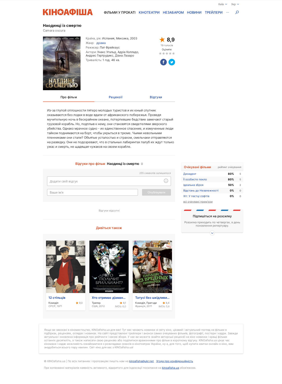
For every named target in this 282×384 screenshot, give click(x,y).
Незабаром (173, 12)
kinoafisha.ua (170, 367)
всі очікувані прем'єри (198, 201)
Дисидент (189, 173)
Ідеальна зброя (193, 185)
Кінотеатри (149, 12)
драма (101, 43)
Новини (194, 12)
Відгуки (156, 97)
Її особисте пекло (195, 179)
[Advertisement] (212, 94)
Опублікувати (156, 192)
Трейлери (214, 12)
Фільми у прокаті (119, 12)
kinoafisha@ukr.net (141, 361)
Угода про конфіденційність (174, 361)
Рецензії (115, 97)
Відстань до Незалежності (200, 190)
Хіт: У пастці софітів (196, 196)
